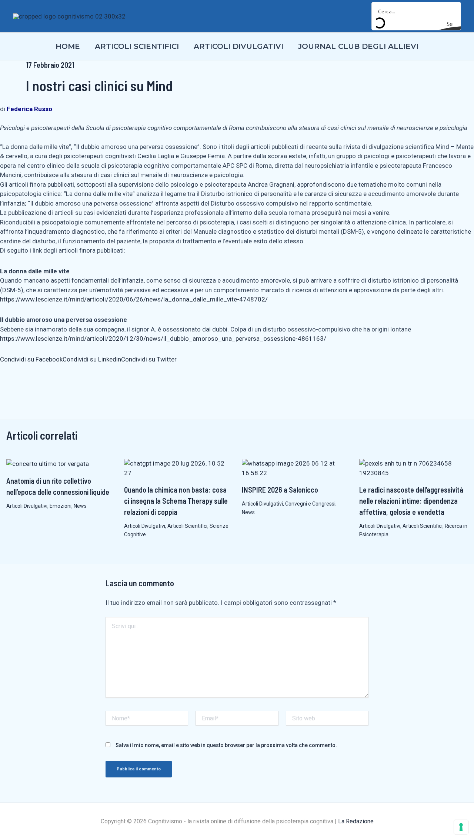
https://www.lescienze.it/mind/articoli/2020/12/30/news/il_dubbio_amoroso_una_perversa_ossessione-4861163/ (163, 338)
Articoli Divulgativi (26, 506)
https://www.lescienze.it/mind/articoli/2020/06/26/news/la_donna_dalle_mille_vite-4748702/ (134, 299)
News (80, 506)
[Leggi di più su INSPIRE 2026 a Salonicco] (296, 467)
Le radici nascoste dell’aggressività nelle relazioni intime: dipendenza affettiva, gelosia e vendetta (411, 500)
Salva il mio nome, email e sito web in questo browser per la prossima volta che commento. (226, 745)
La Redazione (356, 821)
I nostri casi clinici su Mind (99, 85)
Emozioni (60, 506)
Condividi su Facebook (31, 359)
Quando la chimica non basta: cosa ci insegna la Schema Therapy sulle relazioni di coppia (176, 500)
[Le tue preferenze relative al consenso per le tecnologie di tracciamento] (461, 827)
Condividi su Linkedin (92, 359)
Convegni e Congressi (310, 504)
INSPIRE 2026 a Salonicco (280, 489)
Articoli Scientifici (187, 526)
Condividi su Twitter (149, 359)
